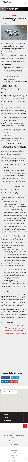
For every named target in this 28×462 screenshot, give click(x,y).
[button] (5, 377)
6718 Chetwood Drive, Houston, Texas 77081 (14, 435)
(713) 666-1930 (14, 444)
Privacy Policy (14, 450)
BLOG (14, 457)
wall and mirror (11, 122)
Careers (14, 460)
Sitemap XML (14, 452)
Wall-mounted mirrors (6, 42)
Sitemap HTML (14, 455)
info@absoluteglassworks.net (14, 440)
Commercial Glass (19, 23)
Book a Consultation (14, 8)
